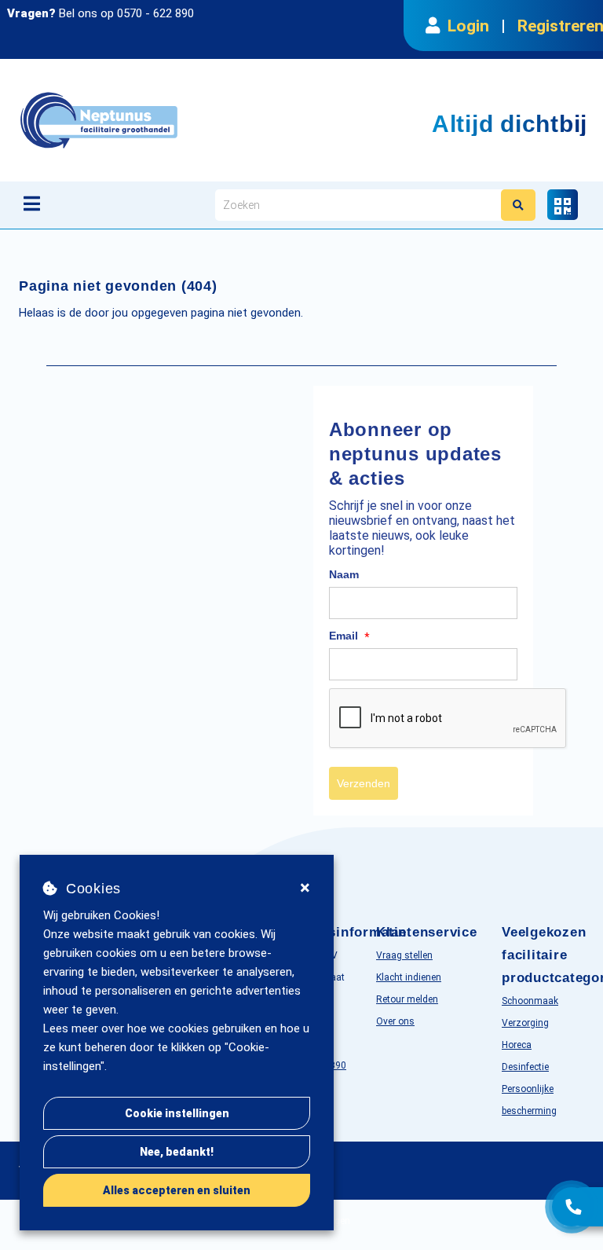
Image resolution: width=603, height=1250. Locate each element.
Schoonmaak (530, 1000)
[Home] (179, 120)
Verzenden (363, 783)
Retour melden (407, 999)
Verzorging (525, 1022)
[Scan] (562, 204)
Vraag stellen (404, 955)
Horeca (517, 1044)
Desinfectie (525, 1066)
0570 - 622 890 (155, 13)
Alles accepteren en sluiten (176, 1190)
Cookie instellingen (177, 1113)
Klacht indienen (408, 977)
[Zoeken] (518, 205)
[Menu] (32, 203)
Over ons (395, 1021)
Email (349, 636)
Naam (344, 574)
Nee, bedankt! (177, 1152)
